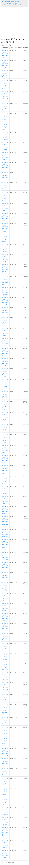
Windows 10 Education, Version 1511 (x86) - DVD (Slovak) (5, 480)
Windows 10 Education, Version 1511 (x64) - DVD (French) (5, 772)
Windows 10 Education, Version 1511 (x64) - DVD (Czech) (5, 801)
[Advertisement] (14, 22)
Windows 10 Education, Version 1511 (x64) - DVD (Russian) (5, 844)
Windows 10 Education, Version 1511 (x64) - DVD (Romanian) (5, 752)
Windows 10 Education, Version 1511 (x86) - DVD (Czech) (5, 597)
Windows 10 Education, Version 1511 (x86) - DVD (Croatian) (5, 395)
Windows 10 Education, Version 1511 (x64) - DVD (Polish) (5, 854)
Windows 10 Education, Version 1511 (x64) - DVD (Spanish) (5, 576)
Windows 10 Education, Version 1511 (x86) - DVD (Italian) (5, 64)
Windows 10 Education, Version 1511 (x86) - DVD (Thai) (5, 54)
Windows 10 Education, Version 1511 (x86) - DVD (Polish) (5, 332)
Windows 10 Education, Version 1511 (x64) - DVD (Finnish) (5, 217)
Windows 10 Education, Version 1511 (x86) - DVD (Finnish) (5, 791)
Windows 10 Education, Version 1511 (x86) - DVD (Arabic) (5, 500)
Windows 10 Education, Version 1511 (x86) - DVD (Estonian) (5, 248)
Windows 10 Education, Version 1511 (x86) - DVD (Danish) (5, 510)
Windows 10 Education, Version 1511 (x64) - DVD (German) (5, 146)
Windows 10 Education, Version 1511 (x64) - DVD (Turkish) (5, 449)
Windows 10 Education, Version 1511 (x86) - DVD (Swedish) (5, 301)
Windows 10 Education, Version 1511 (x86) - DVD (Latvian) (5, 762)
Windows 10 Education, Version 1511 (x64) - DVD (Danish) (5, 207)
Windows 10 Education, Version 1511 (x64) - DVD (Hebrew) (5, 156)
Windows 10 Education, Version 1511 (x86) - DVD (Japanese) (5, 428)
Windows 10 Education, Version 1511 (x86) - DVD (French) (5, 74)
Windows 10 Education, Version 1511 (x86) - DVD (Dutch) (5, 258)
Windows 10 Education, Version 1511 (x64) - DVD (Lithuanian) (5, 533)
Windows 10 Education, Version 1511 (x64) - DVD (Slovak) (5, 186)
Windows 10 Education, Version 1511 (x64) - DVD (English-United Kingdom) (5, 832)
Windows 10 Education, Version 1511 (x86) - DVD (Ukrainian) (5, 136)
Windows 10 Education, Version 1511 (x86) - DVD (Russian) (5, 566)
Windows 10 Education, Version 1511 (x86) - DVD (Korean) (5, 238)
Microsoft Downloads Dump (12, 1)
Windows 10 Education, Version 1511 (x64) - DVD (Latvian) (5, 459)
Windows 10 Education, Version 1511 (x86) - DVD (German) (5, 730)
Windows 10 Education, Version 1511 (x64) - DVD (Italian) (5, 126)
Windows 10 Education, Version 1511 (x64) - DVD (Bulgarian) (5, 676)
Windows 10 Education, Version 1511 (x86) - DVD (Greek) (5, 607)
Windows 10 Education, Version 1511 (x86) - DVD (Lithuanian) (5, 697)
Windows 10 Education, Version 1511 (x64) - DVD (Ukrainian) (5, 811)
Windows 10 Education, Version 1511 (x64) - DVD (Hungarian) (5, 291)
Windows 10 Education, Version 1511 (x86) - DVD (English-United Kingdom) (5, 544)
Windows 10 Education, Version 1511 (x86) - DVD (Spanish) (5, 637)
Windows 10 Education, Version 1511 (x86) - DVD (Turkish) (5, 166)
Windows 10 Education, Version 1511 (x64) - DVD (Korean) (5, 116)
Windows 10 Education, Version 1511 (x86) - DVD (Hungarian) (5, 617)
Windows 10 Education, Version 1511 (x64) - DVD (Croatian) (5, 106)
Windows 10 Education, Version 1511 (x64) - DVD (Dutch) (5, 176)
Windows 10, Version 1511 (10, 3)
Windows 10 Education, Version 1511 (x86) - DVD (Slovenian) (5, 781)
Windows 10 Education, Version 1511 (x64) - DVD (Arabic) (5, 362)
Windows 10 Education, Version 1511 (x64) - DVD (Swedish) (5, 821)
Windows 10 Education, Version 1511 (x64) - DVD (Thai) (5, 646)
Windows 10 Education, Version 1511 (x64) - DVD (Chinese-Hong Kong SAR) (5, 521)
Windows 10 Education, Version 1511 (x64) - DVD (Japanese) (5, 656)
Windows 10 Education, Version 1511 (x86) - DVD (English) (5, 352)
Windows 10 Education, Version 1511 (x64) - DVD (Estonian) (5, 490)
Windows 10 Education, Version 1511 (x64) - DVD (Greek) (5, 311)
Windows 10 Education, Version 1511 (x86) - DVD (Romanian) (5, 556)
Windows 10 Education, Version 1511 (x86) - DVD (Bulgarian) (5, 666)
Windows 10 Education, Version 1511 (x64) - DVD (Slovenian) (5, 721)
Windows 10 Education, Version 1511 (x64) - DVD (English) (5, 342)
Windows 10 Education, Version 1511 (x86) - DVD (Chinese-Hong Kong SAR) (5, 709)
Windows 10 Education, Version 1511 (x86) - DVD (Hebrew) (5, 627)
